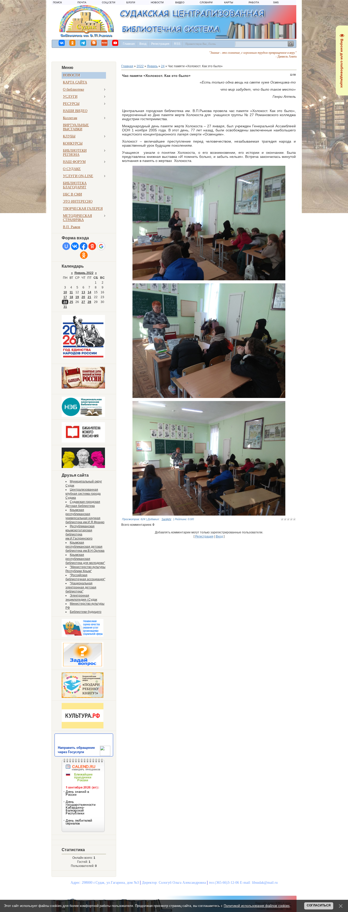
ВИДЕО (179, 2)
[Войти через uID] (66, 246)
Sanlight (166, 519)
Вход (142, 44)
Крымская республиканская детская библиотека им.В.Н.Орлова (84, 546)
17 (65, 297)
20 (83, 297)
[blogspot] (94, 43)
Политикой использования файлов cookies (257, 906)
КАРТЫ (228, 2)
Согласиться (319, 905)
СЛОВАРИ (206, 2)
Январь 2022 (83, 273)
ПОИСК (57, 2)
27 (83, 302)
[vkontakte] (62, 43)
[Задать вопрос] (82, 666)
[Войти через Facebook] (83, 246)
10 (65, 292)
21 (89, 297)
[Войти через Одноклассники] (84, 255)
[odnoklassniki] (72, 43)
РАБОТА (254, 2)
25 (71, 302)
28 (89, 302)
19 (77, 297)
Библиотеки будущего (85, 612)
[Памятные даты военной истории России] (83, 387)
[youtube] (115, 43)
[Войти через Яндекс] (92, 246)
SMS (276, 2)
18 (71, 297)
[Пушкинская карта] (83, 467)
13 (83, 292)
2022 (140, 66)
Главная (129, 44)
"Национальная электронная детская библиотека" (80, 587)
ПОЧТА (81, 2)
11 (71, 292)
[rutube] (104, 43)
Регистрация (160, 44)
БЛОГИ (130, 2)
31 (65, 307)
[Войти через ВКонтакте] (75, 246)
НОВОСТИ (157, 2)
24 (65, 302)
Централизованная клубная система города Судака (83, 494)
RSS (177, 44)
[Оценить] (82, 636)
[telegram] (83, 43)
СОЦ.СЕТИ (108, 2)
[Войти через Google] (101, 246)
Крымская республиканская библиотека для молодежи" (85, 559)
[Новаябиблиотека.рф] (83, 441)
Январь (152, 66)
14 (89, 292)
